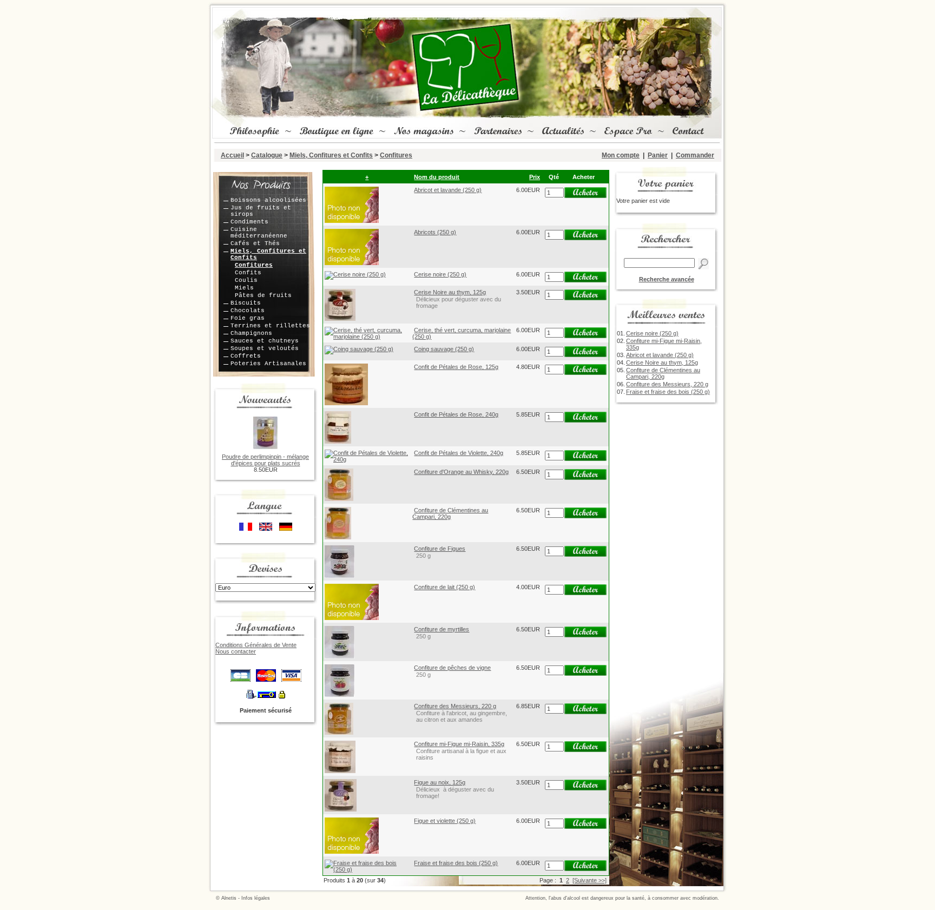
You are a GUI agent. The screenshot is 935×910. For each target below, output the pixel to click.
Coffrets (246, 356)
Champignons (251, 333)
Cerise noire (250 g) (440, 274)
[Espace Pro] (627, 132)
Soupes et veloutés (265, 348)
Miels (244, 288)
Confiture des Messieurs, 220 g (455, 706)
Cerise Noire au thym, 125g (450, 292)
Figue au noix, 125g (439, 782)
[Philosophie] (253, 132)
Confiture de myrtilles (441, 629)
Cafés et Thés (255, 243)
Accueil (232, 155)
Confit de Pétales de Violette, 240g (458, 453)
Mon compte (621, 155)
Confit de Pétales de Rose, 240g (456, 414)
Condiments (249, 222)
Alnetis (228, 898)
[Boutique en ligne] (335, 132)
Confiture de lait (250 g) (444, 587)
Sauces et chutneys (265, 341)
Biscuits (246, 303)
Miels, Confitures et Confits (331, 155)
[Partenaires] (497, 132)
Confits (248, 272)
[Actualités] (562, 132)
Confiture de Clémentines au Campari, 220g (450, 513)
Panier (658, 155)
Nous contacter (235, 651)
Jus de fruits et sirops (261, 211)
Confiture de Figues (439, 548)
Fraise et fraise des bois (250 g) (456, 863)
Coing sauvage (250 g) (444, 349)
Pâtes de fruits (263, 295)
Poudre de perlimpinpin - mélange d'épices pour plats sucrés (265, 459)
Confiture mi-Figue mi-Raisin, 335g (459, 744)
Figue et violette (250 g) (445, 820)
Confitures (396, 155)
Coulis (246, 280)
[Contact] (687, 132)
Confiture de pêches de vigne (452, 667)
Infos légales (255, 898)
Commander (695, 155)
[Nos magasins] (422, 132)
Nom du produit (436, 177)
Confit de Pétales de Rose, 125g (456, 367)
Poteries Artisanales (268, 363)
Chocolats (248, 310)
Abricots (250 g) (435, 232)
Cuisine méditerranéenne (259, 232)
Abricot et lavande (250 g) (448, 190)
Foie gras (248, 318)
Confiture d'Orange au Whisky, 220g (461, 472)
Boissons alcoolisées (268, 200)
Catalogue (266, 155)
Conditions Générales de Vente (256, 645)
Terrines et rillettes (270, 325)
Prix (534, 177)
